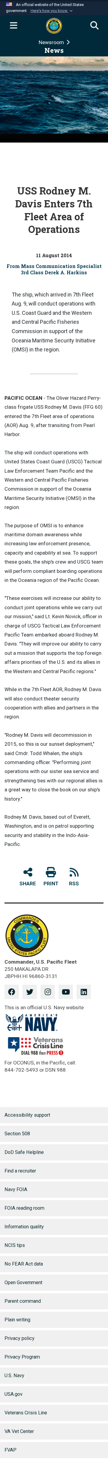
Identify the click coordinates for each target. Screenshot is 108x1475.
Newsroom (52, 42)
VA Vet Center (19, 1431)
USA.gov (13, 1394)
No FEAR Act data (23, 1264)
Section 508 (17, 1133)
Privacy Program (22, 1357)
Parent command (22, 1301)
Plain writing (17, 1320)
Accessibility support (27, 1115)
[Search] (94, 26)
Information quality (24, 1227)
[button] (52, 11)
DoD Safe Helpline (24, 1152)
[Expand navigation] (14, 26)
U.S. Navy (14, 1375)
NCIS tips (14, 1245)
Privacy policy (19, 1338)
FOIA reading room (24, 1208)
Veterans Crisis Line (25, 1413)
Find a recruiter (20, 1171)
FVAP (10, 1450)
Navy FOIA (15, 1189)
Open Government (23, 1282)
